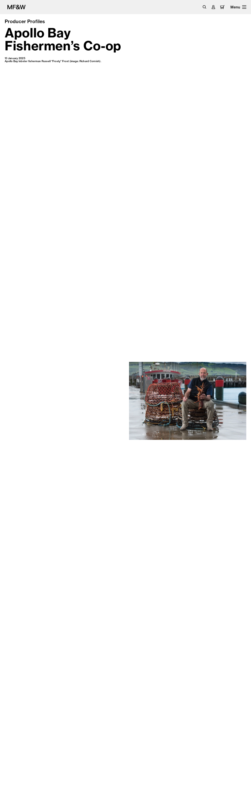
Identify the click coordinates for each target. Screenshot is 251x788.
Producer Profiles (25, 21)
